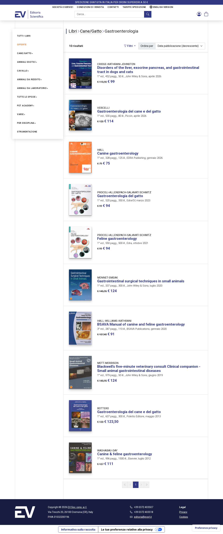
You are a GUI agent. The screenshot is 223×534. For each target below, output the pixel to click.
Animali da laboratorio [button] (32, 88)
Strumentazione (27, 132)
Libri (73, 31)
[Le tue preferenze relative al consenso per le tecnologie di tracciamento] (206, 528)
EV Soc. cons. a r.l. (77, 507)
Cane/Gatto (91, 31)
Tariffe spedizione (134, 7)
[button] (199, 14)
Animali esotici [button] (26, 62)
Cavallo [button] (22, 71)
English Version (163, 7)
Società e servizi (62, 7)
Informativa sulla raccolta (78, 529)
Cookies (183, 517)
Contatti (113, 7)
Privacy (183, 512)
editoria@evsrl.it (143, 517)
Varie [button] (20, 114)
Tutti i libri (23, 36)
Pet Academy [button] (25, 105)
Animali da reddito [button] (28, 79)
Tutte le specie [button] (26, 97)
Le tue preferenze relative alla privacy (127, 529)
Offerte (22, 44)
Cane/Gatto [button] (24, 53)
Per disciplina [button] (25, 123)
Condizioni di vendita (90, 7)
